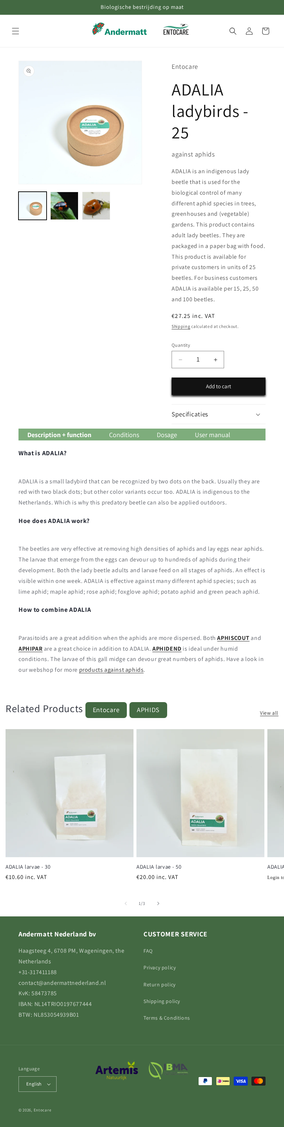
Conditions (124, 434)
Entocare (106, 709)
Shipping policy (161, 1001)
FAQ (148, 950)
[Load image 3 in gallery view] (96, 206)
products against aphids (111, 670)
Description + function (59, 434)
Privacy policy (159, 967)
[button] (15, 31)
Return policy (159, 984)
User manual (212, 434)
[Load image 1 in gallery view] (32, 206)
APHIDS (148, 709)
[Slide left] (126, 903)
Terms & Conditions (166, 1017)
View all (269, 713)
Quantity (181, 345)
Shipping (181, 326)
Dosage (167, 434)
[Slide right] (158, 903)
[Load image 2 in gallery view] (64, 206)
